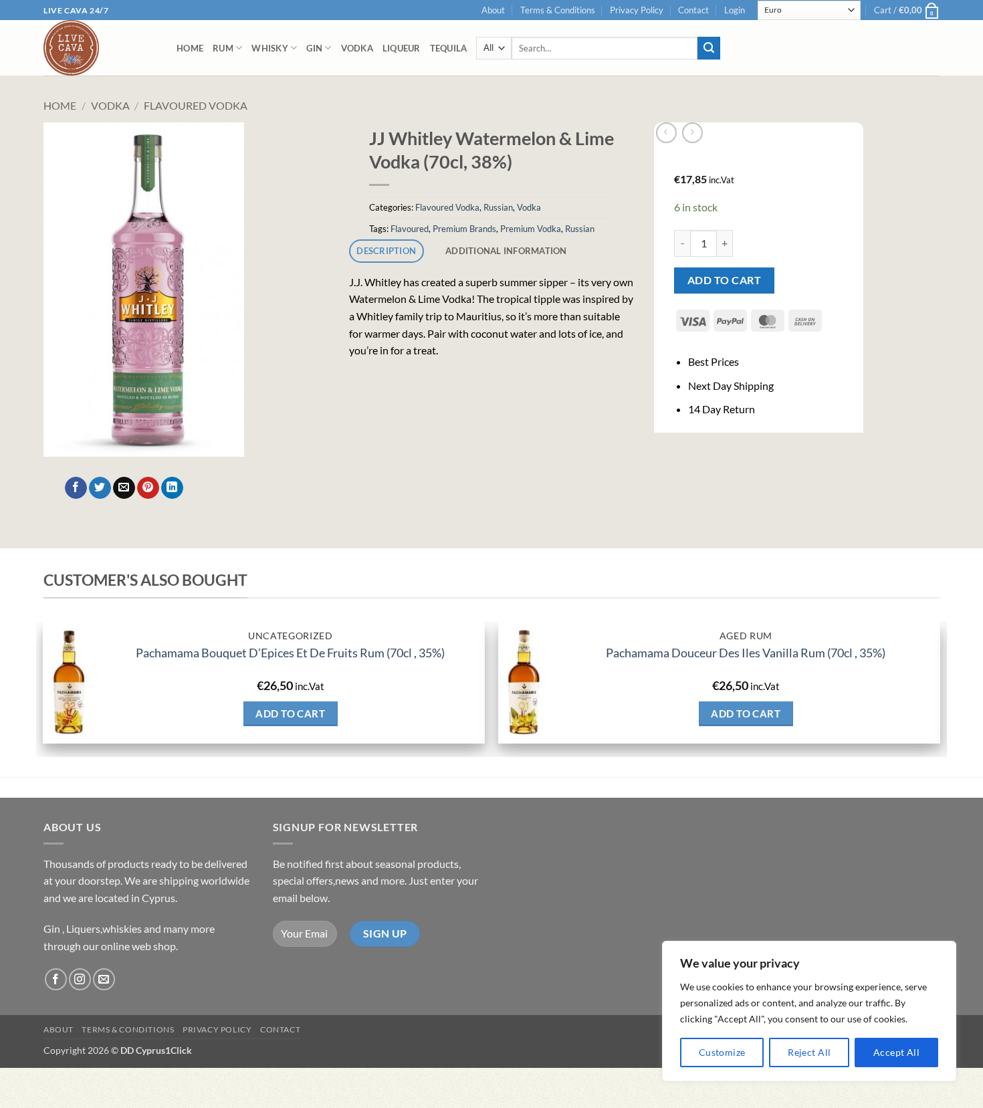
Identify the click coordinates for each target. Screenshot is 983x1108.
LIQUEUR (402, 48)
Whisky (269, 48)
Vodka (357, 48)
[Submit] (708, 48)
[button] (734, 10)
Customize (722, 1052)
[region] (809, 1011)
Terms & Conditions (557, 10)
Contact (693, 10)
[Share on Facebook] (76, 488)
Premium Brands (464, 228)
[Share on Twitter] (100, 488)
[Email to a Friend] (124, 488)
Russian (498, 207)
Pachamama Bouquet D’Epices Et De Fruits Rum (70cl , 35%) (290, 652)
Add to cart (724, 280)
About (493, 10)
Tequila (448, 48)
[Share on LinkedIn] (172, 488)
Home (190, 48)
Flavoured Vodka (195, 105)
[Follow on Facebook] (56, 979)
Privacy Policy (636, 10)
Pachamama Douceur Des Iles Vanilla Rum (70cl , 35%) (745, 652)
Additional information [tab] (506, 250)
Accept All (896, 1052)
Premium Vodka (530, 228)
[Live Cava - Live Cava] (99, 48)
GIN (314, 48)
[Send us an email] (104, 979)
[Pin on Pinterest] (148, 488)
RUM (223, 48)
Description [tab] (386, 250)
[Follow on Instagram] (80, 979)
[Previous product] (692, 132)
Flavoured (410, 228)
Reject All (809, 1052)
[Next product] (666, 132)
